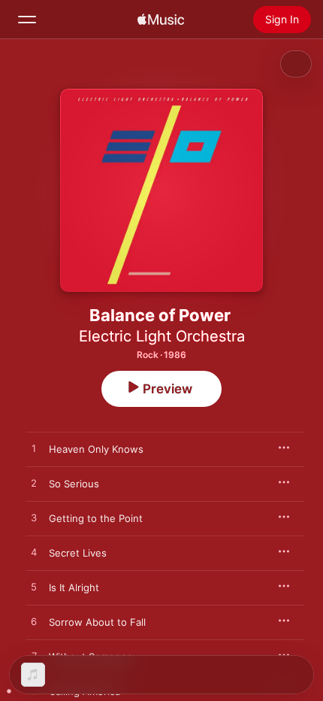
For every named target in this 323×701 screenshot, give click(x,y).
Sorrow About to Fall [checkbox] (97, 622)
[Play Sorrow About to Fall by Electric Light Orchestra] (34, 622)
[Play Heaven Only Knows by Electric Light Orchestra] (34, 449)
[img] (160, 19)
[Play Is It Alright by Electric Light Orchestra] (34, 587)
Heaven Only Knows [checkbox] (96, 449)
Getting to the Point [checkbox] (96, 518)
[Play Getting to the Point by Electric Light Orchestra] (34, 518)
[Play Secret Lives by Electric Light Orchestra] (34, 553)
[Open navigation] (27, 19)
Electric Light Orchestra (162, 336)
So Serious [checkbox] (74, 484)
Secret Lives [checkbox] (78, 553)
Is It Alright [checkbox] (74, 587)
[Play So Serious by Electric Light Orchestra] (34, 483)
